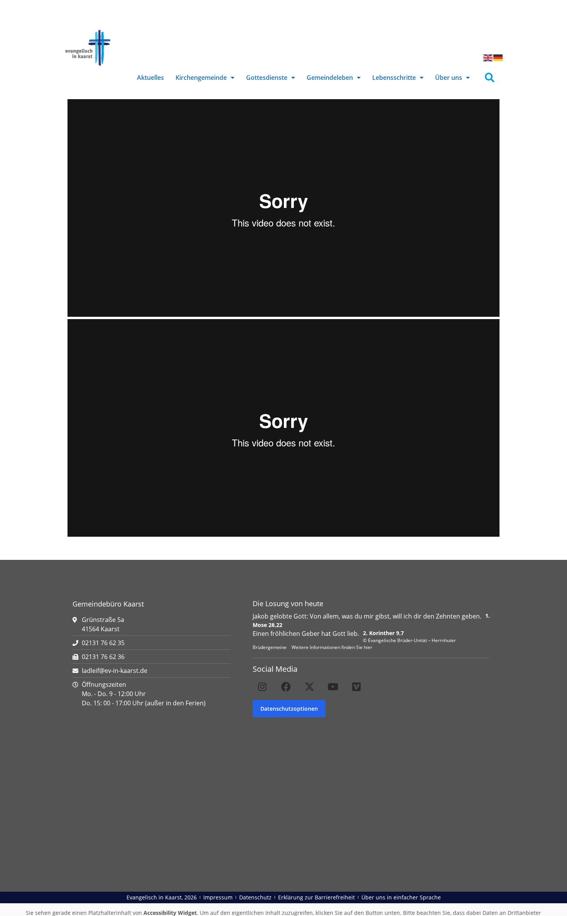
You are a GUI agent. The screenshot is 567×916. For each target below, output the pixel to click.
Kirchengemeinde (201, 77)
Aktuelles (150, 77)
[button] (490, 78)
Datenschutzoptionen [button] (289, 708)
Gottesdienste (266, 77)
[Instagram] (262, 686)
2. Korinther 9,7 (383, 633)
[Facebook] (285, 686)
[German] (498, 57)
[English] (488, 57)
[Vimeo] (356, 686)
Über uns (448, 77)
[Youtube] (333, 686)
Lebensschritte (394, 77)
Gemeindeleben (330, 77)
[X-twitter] (309, 686)
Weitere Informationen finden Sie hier (332, 647)
